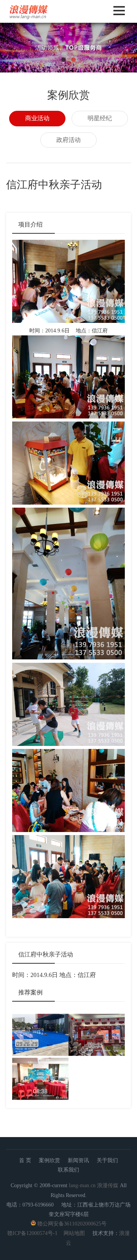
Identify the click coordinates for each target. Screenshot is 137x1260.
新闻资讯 (78, 1160)
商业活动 (37, 118)
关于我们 (107, 1160)
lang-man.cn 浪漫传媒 (93, 1185)
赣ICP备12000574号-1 (32, 1233)
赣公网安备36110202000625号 (72, 1224)
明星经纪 (100, 118)
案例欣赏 (49, 1160)
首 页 (25, 1160)
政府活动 (68, 140)
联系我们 (68, 1170)
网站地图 (74, 1233)
